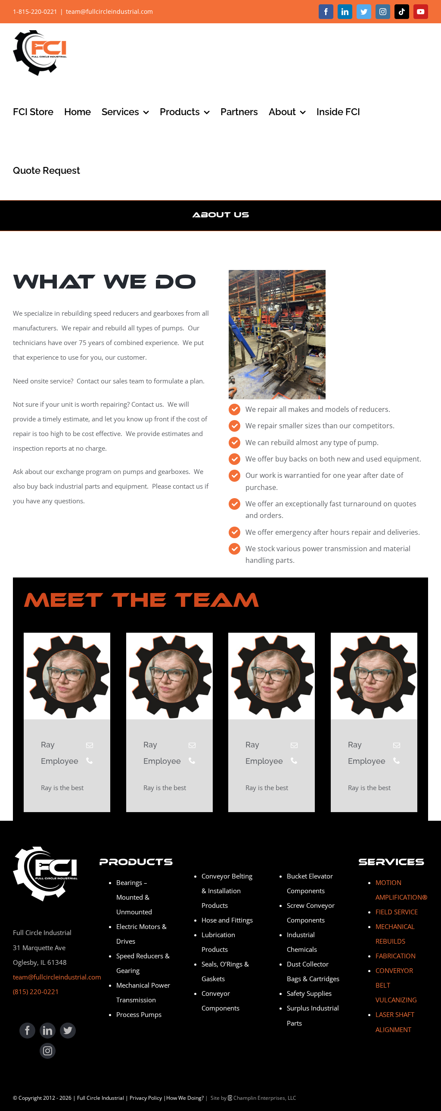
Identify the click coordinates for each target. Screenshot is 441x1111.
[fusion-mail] (89, 745)
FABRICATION (396, 955)
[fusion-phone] (89, 760)
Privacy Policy (146, 1098)
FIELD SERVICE (397, 911)
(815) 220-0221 (36, 991)
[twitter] (68, 1031)
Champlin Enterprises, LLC (264, 1098)
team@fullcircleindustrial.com (109, 11)
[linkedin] (48, 1031)
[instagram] (48, 1051)
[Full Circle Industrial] (45, 849)
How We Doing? (185, 1098)
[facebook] (27, 1031)
